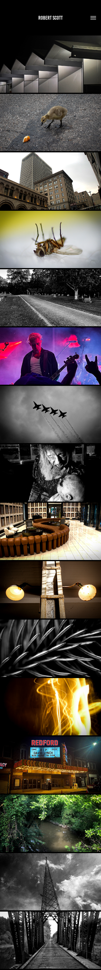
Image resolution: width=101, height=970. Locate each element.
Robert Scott (50, 18)
